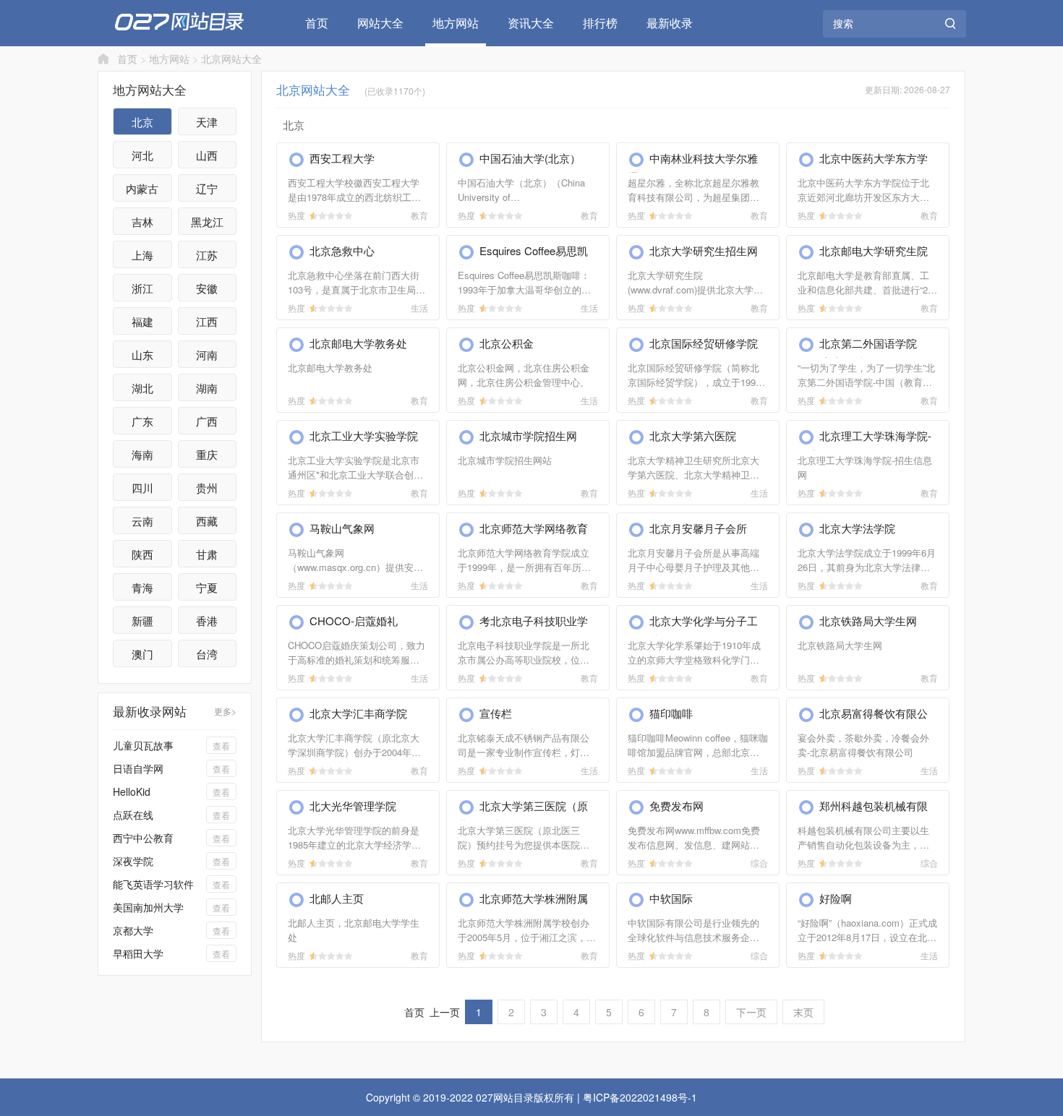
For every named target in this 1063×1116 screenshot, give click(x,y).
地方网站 (455, 22)
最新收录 (669, 22)
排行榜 (600, 22)
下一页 (751, 1012)
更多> (225, 711)
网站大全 (380, 22)
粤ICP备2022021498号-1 (640, 1097)
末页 (803, 1012)
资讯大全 (531, 22)
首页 (316, 22)
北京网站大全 (231, 58)
